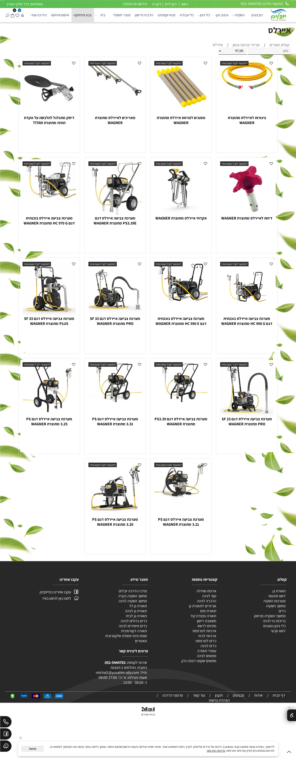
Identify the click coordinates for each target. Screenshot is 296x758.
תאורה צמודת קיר (203, 615)
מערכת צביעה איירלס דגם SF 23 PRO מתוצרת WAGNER (247, 421)
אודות (258, 695)
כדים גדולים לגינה (134, 620)
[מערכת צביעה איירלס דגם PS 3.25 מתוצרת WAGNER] (49, 412)
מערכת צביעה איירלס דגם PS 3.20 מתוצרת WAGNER (115, 522)
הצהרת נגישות (219, 700)
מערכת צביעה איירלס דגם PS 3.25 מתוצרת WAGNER (49, 421)
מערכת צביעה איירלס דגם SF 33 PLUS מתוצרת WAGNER (49, 321)
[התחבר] (22, 15)
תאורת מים (208, 610)
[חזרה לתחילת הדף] (289, 753)
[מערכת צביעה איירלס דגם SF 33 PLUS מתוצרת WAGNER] (49, 313)
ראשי (184, 4)
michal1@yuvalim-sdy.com (117, 672)
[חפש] (7, 15)
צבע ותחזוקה (83, 15)
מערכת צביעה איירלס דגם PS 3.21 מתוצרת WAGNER (181, 522)
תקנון (219, 695)
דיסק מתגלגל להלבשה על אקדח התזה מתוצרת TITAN (49, 120)
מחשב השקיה (276, 605)
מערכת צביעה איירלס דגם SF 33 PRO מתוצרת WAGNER (115, 321)
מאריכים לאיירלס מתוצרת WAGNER (115, 120)
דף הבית (279, 695)
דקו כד (156, 4)
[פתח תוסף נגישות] (291, 715)
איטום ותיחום (60, 15)
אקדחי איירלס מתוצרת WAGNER (181, 218)
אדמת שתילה (206, 590)
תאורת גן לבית (136, 615)
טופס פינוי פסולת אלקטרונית (126, 635)
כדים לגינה (208, 645)
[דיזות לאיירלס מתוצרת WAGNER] (246, 213)
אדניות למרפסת (204, 630)
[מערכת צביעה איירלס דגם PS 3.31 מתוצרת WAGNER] (115, 400)
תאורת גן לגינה (136, 610)
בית (102, 15)
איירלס (279, 30)
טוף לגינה (208, 595)
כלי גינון (205, 15)
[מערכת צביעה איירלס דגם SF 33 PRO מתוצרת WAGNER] (115, 313)
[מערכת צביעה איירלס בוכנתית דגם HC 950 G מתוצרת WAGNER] (246, 313)
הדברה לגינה (206, 600)
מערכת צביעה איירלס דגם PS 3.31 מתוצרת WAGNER (115, 421)
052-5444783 (115, 662)
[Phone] (5, 723)
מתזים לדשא (206, 625)
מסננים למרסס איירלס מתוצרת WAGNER (181, 120)
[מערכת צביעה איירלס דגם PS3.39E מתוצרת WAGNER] (115, 213)
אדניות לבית (206, 635)
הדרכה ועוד (39, 15)
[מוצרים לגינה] (278, 14)
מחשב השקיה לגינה (133, 600)
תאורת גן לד (138, 605)
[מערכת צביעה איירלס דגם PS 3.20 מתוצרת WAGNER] (115, 514)
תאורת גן (279, 590)
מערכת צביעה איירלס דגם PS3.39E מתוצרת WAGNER (115, 221)
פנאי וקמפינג (166, 15)
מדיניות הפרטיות (216, 751)
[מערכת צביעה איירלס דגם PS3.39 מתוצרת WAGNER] (181, 400)
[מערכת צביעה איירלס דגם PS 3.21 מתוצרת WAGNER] (181, 501)
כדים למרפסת (205, 640)
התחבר (127, 3)
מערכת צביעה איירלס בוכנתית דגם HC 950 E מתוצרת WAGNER (181, 321)
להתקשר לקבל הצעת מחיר (234, 63)
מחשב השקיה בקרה (132, 595)
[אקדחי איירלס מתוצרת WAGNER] (181, 213)
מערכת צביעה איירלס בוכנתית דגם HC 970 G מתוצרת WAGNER (49, 221)
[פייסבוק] (5, 735)
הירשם (142, 3)
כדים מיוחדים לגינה (133, 625)
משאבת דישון (206, 620)
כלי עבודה (187, 15)
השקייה (239, 15)
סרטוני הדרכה (172, 695)
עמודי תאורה (206, 650)
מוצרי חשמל (122, 15)
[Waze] (5, 747)
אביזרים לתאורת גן (202, 605)
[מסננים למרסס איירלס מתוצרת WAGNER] (181, 112)
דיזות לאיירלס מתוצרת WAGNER (246, 218)
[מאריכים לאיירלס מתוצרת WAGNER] (115, 95)
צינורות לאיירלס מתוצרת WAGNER (247, 120)
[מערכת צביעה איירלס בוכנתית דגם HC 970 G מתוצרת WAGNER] (49, 199)
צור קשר (199, 695)
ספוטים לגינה (206, 655)
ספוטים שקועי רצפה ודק (198, 660)
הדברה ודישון (144, 15)
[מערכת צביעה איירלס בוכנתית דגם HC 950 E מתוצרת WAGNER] (181, 304)
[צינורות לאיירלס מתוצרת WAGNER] (246, 89)
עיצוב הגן (222, 15)
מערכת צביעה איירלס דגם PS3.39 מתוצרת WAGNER (181, 421)
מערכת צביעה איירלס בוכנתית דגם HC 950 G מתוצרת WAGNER (246, 321)
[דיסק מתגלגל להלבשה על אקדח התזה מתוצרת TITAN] (49, 112)
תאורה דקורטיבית (134, 630)
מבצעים (256, 15)
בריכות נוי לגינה (274, 620)
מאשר (32, 748)
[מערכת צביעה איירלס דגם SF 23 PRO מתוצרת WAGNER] (246, 414)
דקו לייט (170, 4)
